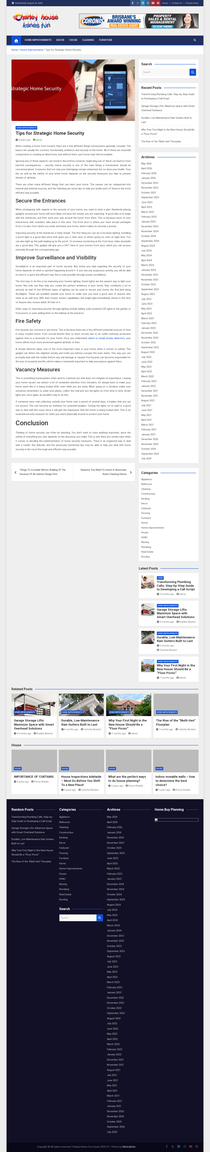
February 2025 (149, 216)
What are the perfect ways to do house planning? (127, 779)
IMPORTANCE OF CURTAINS (34, 777)
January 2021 (148, 434)
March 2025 (147, 211)
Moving (145, 542)
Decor (60, 40)
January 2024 (148, 270)
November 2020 (149, 444)
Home (165, 3)
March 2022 (147, 376)
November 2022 (149, 337)
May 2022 (146, 366)
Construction (148, 493)
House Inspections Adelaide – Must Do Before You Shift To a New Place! (81, 781)
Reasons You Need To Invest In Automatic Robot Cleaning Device (104, 472)
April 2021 (146, 419)
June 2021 (146, 410)
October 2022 (148, 342)
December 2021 (149, 390)
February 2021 (149, 429)
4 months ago (167, 622)
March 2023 (147, 318)
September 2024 (150, 241)
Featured (146, 508)
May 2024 (146, 255)
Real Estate (147, 551)
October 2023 (148, 284)
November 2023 (149, 279)
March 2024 (147, 265)
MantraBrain (129, 1146)
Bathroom (146, 484)
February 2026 (149, 173)
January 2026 (148, 178)
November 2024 (149, 231)
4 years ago (25, 140)
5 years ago (70, 790)
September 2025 (150, 197)
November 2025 (149, 187)
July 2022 (146, 357)
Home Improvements (38, 40)
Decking (145, 498)
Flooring (145, 513)
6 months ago (167, 645)
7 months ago (167, 677)
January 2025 (148, 221)
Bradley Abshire (187, 622)
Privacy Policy (192, 3)
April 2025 (146, 207)
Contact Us (177, 3)
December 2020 (149, 439)
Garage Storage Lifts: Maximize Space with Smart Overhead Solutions (175, 613)
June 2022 (146, 361)
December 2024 (149, 226)
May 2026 (146, 163)
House (73, 40)
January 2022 (148, 386)
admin (39, 140)
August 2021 (148, 400)
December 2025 (149, 182)
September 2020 (150, 453)
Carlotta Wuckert (168, 650)
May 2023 (146, 308)
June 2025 (146, 202)
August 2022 (148, 352)
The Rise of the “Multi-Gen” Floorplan (161, 141)
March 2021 (147, 424)
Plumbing (146, 547)
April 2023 (146, 313)
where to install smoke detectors (106, 338)
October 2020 (148, 448)
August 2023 (148, 294)
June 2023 (146, 303)
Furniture (105, 40)
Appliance (146, 479)
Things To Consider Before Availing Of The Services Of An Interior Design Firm (43, 472)
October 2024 (148, 236)
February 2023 (149, 323)
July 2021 (146, 405)
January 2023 (148, 328)
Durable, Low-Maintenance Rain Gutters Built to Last (176, 639)
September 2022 (150, 347)
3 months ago (167, 594)
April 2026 (146, 168)
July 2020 (146, 458)
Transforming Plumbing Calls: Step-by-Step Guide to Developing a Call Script (176, 585)
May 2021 (146, 415)
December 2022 (149, 332)
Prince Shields (41, 781)
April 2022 (146, 371)
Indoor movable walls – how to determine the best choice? (175, 781)
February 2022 (149, 381)
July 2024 (146, 250)
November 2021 (149, 395)
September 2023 (150, 289)
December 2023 (149, 274)
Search (192, 72)
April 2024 (146, 260)
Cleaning (88, 40)
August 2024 (148, 245)
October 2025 (148, 192)
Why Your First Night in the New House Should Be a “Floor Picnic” (176, 669)
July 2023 (146, 299)
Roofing (145, 556)
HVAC (144, 537)
